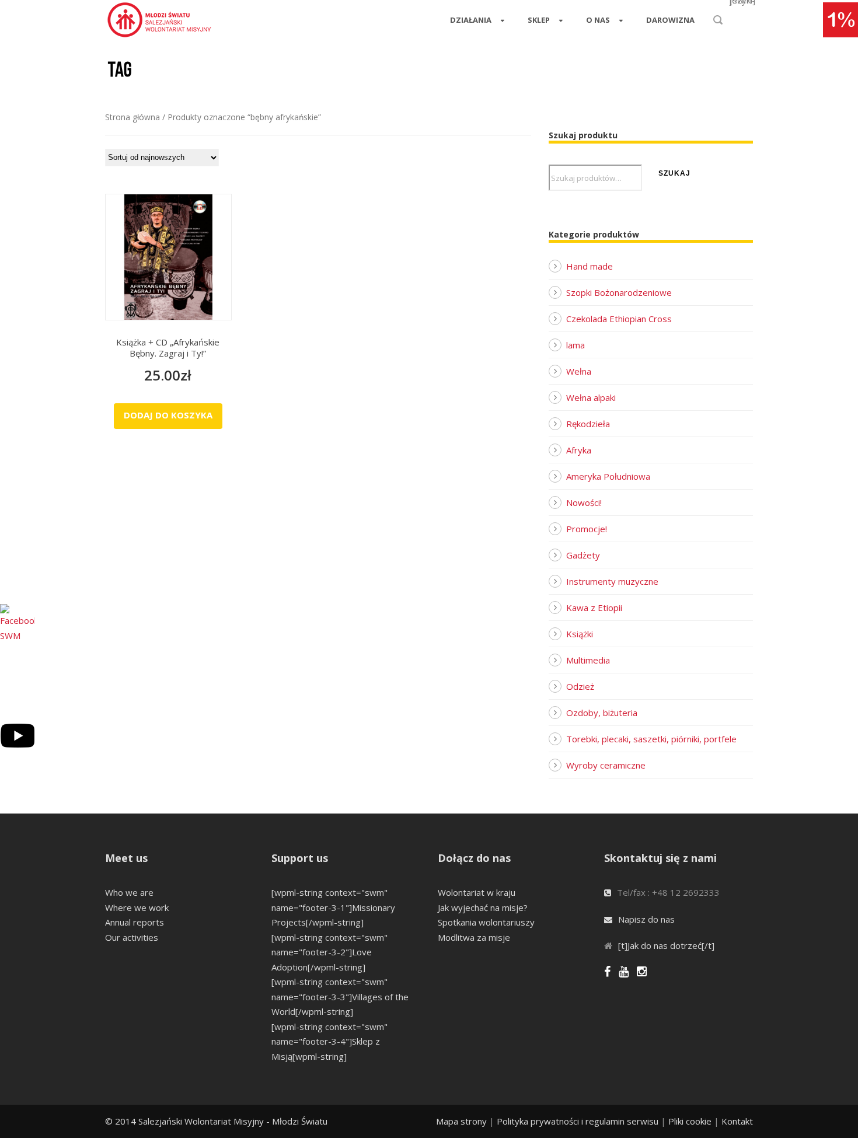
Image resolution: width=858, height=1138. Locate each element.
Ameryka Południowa (608, 476)
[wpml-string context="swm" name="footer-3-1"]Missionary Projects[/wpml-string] (333, 907)
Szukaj (674, 173)
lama (575, 345)
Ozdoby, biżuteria (601, 712)
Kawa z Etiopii (594, 607)
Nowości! (584, 502)
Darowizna (670, 20)
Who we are (129, 892)
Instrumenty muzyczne (612, 581)
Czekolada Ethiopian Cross (619, 318)
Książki (579, 634)
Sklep (539, 20)
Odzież (580, 686)
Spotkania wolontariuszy (486, 922)
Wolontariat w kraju (476, 892)
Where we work (137, 907)
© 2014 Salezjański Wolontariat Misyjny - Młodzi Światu (216, 1121)
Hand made (589, 266)
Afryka (578, 450)
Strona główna (132, 117)
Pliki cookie (689, 1121)
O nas (598, 20)
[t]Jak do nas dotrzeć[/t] (666, 945)
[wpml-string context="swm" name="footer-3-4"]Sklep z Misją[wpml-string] (329, 1041)
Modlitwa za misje (474, 937)
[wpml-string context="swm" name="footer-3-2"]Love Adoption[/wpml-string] (329, 952)
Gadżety (583, 555)
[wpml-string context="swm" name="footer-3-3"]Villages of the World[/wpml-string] (340, 996)
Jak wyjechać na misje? (483, 907)
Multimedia (588, 660)
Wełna (578, 371)
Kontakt (737, 1121)
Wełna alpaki (591, 397)
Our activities (131, 937)
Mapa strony (461, 1121)
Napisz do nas (646, 919)
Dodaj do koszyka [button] (168, 415)
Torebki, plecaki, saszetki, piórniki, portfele (651, 739)
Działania (470, 20)
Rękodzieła (588, 424)
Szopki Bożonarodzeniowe (619, 292)
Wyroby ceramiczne (606, 765)
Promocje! (586, 529)
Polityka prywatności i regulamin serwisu (577, 1121)
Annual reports (134, 922)
